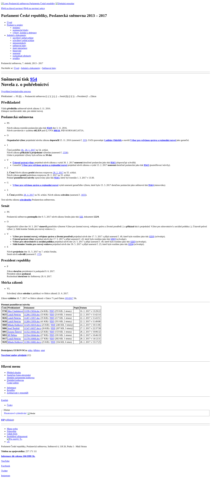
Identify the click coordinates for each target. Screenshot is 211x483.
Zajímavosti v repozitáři (17, 393)
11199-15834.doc (32, 311)
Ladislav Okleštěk (113, 140)
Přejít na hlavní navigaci (12, 8)
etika (30, 350)
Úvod (9, 22)
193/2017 (69, 298)
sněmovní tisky (19, 45)
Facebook (5, 466)
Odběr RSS (12, 434)
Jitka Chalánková (15, 311)
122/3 (132, 241)
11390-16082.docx (32, 342)
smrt (43, 350)
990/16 (57, 130)
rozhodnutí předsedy (22, 56)
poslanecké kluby (20, 30)
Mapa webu (12, 429)
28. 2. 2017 (58, 172)
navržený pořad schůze (23, 38)
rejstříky (16, 58)
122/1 (151, 236)
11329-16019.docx (32, 325)
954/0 (49, 128)
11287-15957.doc (32, 318)
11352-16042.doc (32, 332)
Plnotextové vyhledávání (15, 413)
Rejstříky (11, 390)
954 (33, 79)
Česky (10, 405)
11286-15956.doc (32, 314)
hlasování (17, 50)
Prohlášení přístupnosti (17, 436)
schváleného (25, 200)
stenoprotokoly (19, 43)
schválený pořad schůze (23, 40)
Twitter (4, 471)
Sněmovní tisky (49, 68)
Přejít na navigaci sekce (34, 8)
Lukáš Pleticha (14, 314)
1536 (65, 152)
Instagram (5, 475)
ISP (3, 420)
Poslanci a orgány (15, 25)
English (4, 400)
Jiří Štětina (12, 335)
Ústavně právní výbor (23, 162)
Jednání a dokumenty (16, 35)
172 (39, 254)
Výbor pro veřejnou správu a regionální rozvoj (153, 140)
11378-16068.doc (32, 338)
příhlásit (9, 420)
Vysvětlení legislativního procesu (16, 91)
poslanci (16, 27)
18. (22, 150)
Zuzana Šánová (14, 332)
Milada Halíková (15, 325)
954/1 (113, 162)
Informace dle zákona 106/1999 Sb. (18, 456)
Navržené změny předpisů (14, 355)
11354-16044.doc (32, 335)
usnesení (16, 53)
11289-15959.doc (32, 321)
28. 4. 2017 (29, 195)
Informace (11, 387)
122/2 (113, 239)
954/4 (151, 185)
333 (84, 140)
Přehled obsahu (14, 372)
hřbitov (36, 350)
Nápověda (11, 431)
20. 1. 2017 (30, 150)
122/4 (130, 244)
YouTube (5, 461)
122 (81, 217)
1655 (83, 195)
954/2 (146, 165)
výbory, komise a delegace (25, 32)
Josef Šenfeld (13, 328)
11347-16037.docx (32, 328)
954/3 (56, 177)
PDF (52, 311)
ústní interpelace (20, 48)
